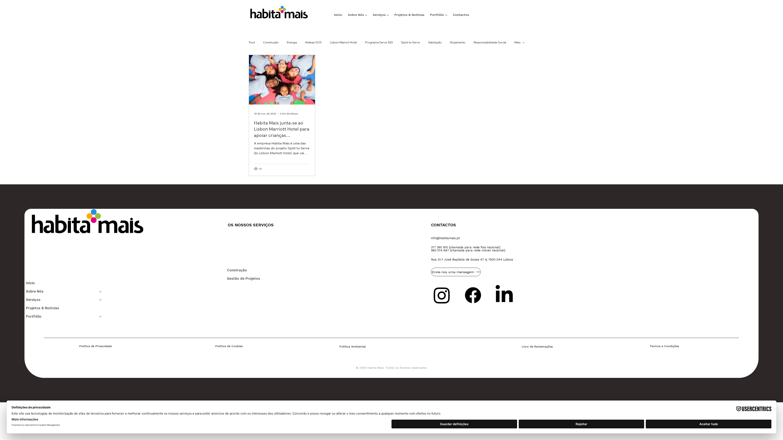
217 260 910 (439, 247)
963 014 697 (440, 250)
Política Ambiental (353, 346)
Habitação (435, 42)
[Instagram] (441, 295)
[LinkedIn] (504, 295)
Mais (517, 42)
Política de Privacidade (95, 346)
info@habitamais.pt (445, 238)
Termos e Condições (664, 346)
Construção (271, 42)
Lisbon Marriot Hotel (343, 42)
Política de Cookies (229, 346)
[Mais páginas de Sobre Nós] (366, 15)
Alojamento (457, 42)
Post (252, 42)
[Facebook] (473, 295)
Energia (292, 42)
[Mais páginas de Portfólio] (446, 15)
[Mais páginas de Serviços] (388, 15)
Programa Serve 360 (379, 42)
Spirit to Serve (410, 42)
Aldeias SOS (313, 42)
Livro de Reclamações (537, 346)
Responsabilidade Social (489, 42)
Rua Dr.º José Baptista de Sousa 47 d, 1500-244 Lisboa (472, 259)
